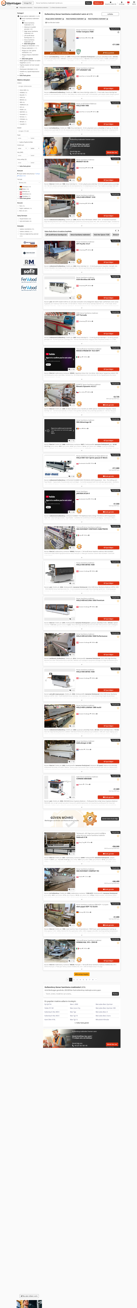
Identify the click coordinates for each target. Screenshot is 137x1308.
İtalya (25, 189)
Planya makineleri (29, 48)
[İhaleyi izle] (118, 32)
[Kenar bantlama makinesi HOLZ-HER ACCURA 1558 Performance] (59, 644)
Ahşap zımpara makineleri (30, 56)
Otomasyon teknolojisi (29, 69)
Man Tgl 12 (74, 1020)
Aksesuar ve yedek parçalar (30, 28)
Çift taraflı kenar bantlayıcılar (29, 36)
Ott (22, 107)
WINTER (23, 112)
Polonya (26, 191)
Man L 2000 (74, 1004)
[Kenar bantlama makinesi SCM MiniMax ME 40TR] (59, 288)
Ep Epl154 (48, 1004)
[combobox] (29, 182)
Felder (23, 109)
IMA (22, 102)
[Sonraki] (73, 40)
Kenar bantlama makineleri (30, 19)
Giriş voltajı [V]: (22, 159)
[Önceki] (46, 40)
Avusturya (26, 194)
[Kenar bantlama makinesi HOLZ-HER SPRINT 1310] (59, 205)
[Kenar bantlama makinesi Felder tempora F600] (59, 40)
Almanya (26, 186)
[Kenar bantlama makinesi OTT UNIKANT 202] (59, 78)
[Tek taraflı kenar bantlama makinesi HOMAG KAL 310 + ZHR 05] (59, 950)
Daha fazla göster (82, 1023)
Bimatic (23, 122)
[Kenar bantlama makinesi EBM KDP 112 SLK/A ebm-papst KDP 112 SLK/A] (59, 915)
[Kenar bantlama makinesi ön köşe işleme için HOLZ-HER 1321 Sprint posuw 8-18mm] (59, 466)
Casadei (23, 124)
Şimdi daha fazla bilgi (110, 819)
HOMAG (23, 92)
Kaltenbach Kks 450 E (52, 1016)
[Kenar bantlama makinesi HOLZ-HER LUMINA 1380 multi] (59, 715)
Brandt (23, 95)
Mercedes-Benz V (102, 1012)
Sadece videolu (26, 231)
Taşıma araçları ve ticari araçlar (29, 66)
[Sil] (63, 19)
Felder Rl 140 (49, 1008)
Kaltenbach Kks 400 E (52, 1012)
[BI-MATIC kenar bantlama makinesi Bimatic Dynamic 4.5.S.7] (59, 395)
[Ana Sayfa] (17, 7)
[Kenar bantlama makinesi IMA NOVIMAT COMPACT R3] (59, 879)
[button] (134, 3)
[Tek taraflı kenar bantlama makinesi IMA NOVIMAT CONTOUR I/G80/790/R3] (59, 537)
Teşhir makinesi (25, 208)
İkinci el (23, 211)
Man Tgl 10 (74, 1016)
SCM (22, 97)
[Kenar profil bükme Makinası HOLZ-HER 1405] (59, 114)
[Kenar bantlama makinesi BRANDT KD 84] (59, 170)
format (23, 117)
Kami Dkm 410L (50, 1020)
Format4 (23, 114)
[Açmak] (81, 62)
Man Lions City (75, 1008)
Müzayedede (109, 53)
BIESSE (23, 100)
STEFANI (23, 119)
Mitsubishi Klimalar (102, 1020)
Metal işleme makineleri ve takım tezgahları (30, 62)
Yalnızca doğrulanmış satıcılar (29, 235)
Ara (89, 3)
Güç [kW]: (20, 152)
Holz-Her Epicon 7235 (101, 235)
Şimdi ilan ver (112, 152)
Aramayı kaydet (82, 974)
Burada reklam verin (30, 1296)
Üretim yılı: (20, 145)
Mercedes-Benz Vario (103, 1016)
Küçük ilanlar (25, 219)
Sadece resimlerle (27, 229)
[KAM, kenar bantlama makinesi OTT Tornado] (59, 323)
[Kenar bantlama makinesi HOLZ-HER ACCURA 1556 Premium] (59, 609)
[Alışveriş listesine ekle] (118, 70)
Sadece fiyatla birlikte (26, 142)
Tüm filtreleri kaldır (53, 22)
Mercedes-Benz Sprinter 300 (106, 1008)
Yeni (22, 206)
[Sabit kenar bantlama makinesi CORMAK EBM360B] (59, 787)
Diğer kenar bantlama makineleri (31, 32)
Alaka (111, 14)
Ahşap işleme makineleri (30, 16)
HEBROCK (24, 105)
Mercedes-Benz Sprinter (104, 1004)
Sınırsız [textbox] (22, 182)
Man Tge (73, 1012)
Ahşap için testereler (30, 46)
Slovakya (26, 196)
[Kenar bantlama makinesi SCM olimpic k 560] (59, 751)
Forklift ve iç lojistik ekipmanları (29, 72)
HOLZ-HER (24, 90)
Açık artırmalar (25, 221)
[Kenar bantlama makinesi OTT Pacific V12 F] (59, 252)
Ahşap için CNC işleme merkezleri (29, 51)
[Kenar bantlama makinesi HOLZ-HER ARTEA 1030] (59, 573)
